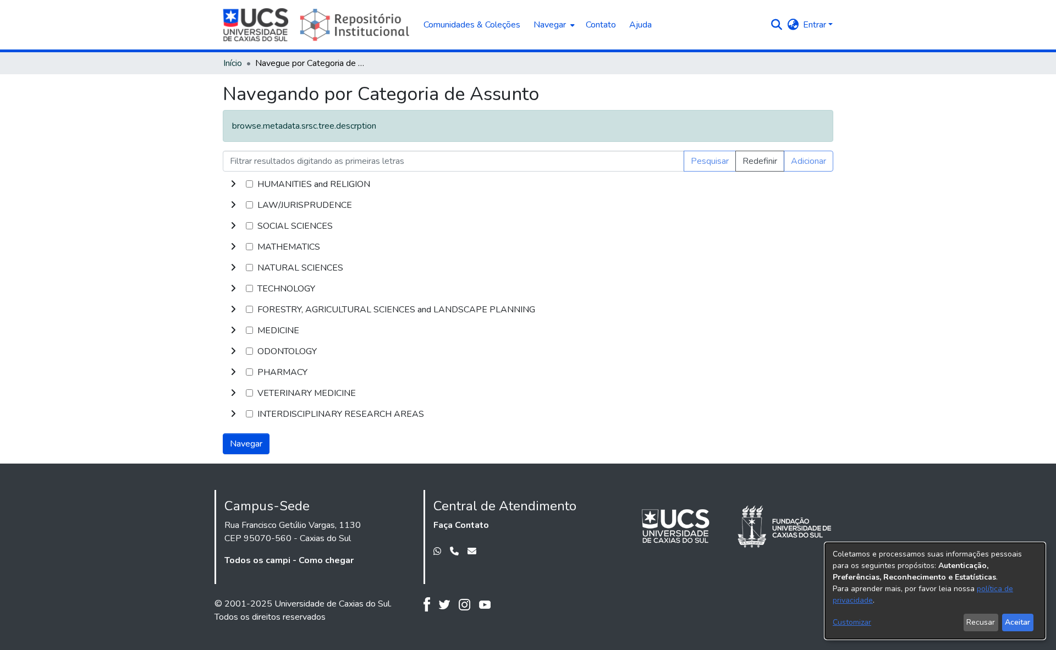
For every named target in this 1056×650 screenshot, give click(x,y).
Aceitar (1017, 622)
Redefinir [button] (760, 161)
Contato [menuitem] (601, 25)
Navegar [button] (550, 25)
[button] (776, 24)
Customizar (852, 622)
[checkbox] (249, 184)
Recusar (980, 622)
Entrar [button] (815, 25)
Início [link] (232, 63)
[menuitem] (553, 24)
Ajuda (640, 25)
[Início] (318, 24)
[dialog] (935, 591)
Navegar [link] (246, 444)
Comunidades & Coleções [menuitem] (472, 25)
